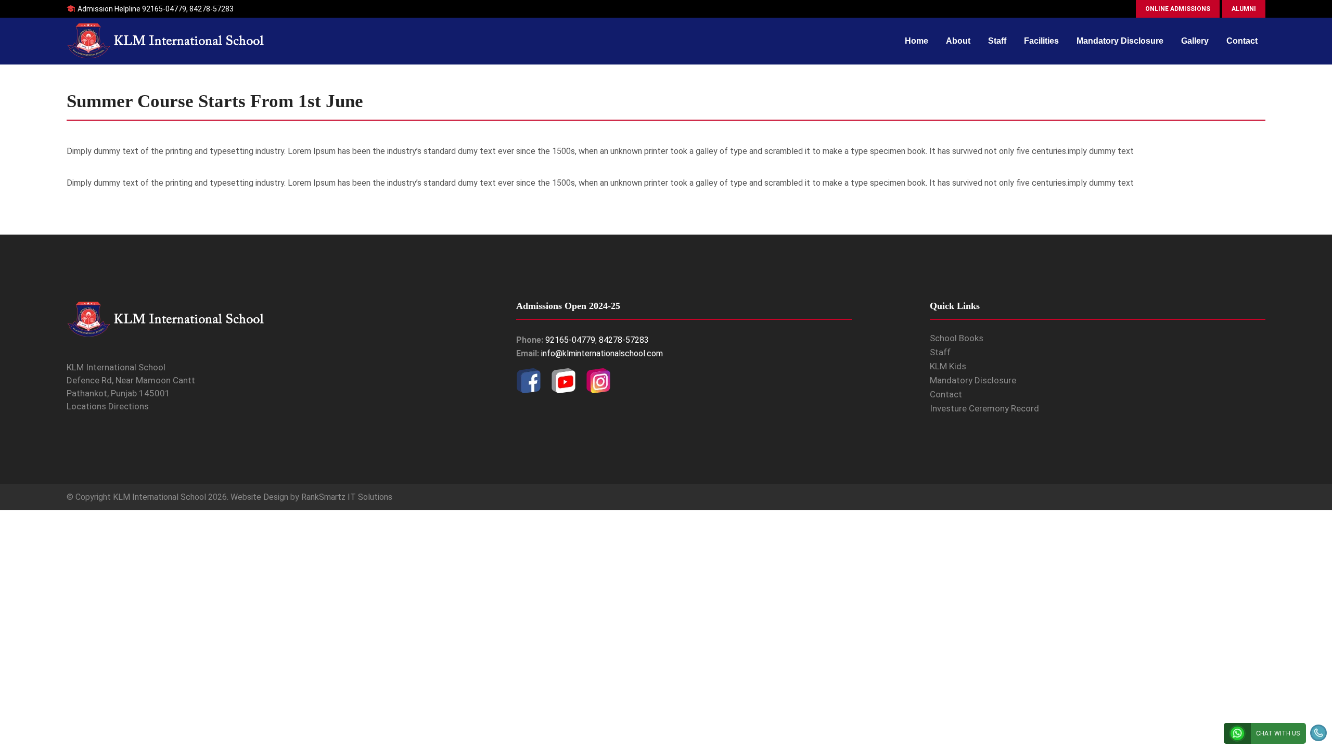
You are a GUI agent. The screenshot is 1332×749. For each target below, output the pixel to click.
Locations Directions (108, 406)
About (958, 40)
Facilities (1041, 40)
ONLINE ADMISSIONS (1177, 8)
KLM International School (159, 497)
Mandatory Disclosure (1120, 40)
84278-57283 (211, 9)
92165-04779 (164, 9)
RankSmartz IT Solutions (346, 497)
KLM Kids (948, 366)
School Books (956, 338)
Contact (1242, 40)
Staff (997, 40)
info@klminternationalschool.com (602, 353)
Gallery (1195, 40)
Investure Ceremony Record (984, 408)
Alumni (1244, 8)
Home (916, 40)
